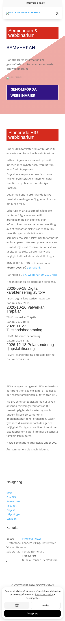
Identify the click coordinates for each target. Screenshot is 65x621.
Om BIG (11, 497)
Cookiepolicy (32, 598)
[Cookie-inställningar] (16, 605)
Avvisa (45, 605)
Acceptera (32, 613)
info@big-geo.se (32, 538)
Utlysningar (13, 514)
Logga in (11, 518)
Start (9, 493)
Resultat (11, 505)
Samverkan (13, 501)
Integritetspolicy (44, 594)
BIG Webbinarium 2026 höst (40, 274)
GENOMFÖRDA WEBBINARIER (23, 92)
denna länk (33, 267)
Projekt (10, 510)
